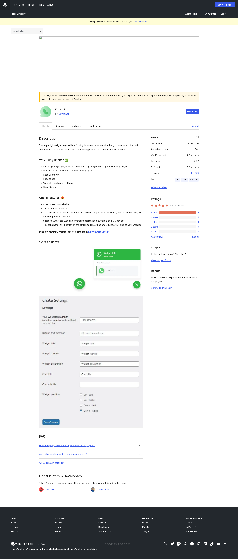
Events (145, 523)
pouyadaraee (103, 489)
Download (192, 111)
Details (45, 126)
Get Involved (148, 518)
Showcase (59, 518)
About (14, 518)
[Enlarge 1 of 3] (86, 250)
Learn (101, 518)
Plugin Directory (18, 14)
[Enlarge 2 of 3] (139, 250)
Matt (189, 523)
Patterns (59, 531)
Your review (157, 236)
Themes (58, 523)
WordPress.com (194, 518)
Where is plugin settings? (51, 463)
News (13, 523)
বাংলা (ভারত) (41, 544)
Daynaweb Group (98, 231)
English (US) (193, 173)
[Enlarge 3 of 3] (139, 299)
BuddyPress (192, 531)
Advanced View (159, 187)
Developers (103, 527)
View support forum (161, 260)
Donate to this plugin (161, 287)
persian (184, 179)
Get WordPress (225, 5)
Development (94, 126)
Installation (75, 126)
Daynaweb (64, 114)
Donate (146, 527)
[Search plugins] (40, 31)
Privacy (14, 531)
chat (177, 179)
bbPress (191, 527)
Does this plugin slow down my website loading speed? (67, 445)
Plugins (58, 527)
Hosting (14, 527)
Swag (146, 531)
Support (195, 126)
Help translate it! (140, 22)
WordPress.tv (105, 531)
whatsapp (194, 179)
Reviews (59, 126)
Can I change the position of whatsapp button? (63, 454)
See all (195, 236)
